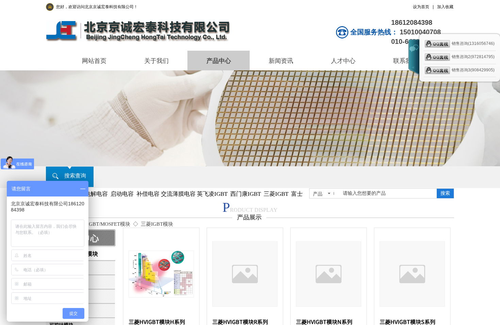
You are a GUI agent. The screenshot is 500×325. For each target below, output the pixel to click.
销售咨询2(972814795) (473, 56)
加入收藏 (445, 6)
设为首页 (421, 6)
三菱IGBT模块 (157, 224)
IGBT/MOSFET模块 (108, 224)
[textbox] (387, 193)
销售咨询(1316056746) (473, 43)
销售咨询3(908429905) (473, 70)
